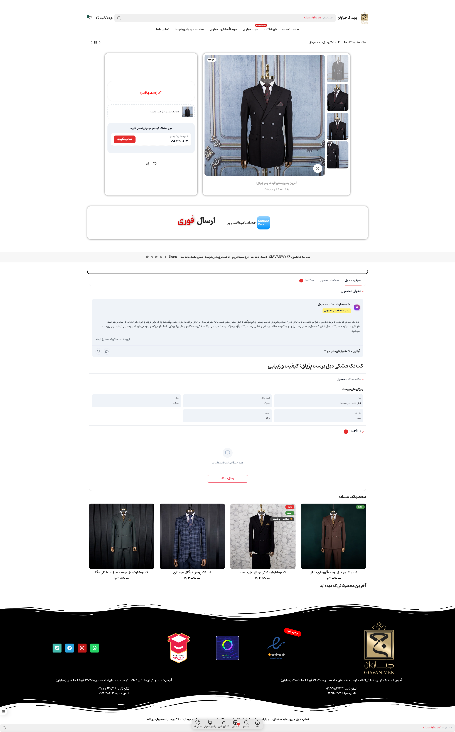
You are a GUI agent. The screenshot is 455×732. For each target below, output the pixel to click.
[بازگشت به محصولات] (95, 42)
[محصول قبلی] (100, 42)
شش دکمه (196, 257)
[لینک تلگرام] (147, 257)
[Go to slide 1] (270, 172)
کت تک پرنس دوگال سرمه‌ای (192, 572)
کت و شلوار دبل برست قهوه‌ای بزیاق (333, 572)
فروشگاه (353, 43)
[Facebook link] (165, 257)
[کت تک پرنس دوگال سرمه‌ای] (192, 536)
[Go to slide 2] (266, 172)
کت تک (254, 257)
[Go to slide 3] (263, 172)
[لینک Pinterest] (156, 257)
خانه (363, 43)
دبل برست (211, 257)
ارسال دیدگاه (227, 478)
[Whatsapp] (94, 648)
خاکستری (224, 257)
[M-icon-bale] (57, 648)
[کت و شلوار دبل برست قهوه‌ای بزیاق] (333, 536)
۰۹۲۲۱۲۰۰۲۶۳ (179, 141)
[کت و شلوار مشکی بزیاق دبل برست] (263, 536)
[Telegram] (69, 648)
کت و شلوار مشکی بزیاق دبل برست (263, 572)
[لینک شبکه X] (161, 257)
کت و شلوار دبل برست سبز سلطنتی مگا (121, 572)
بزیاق (235, 257)
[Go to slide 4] (259, 172)
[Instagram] (82, 648)
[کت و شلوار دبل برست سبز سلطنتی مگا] (121, 536)
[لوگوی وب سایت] (364, 18)
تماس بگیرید (124, 139)
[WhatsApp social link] (152, 257)
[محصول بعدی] (91, 42)
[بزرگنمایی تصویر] (317, 168)
